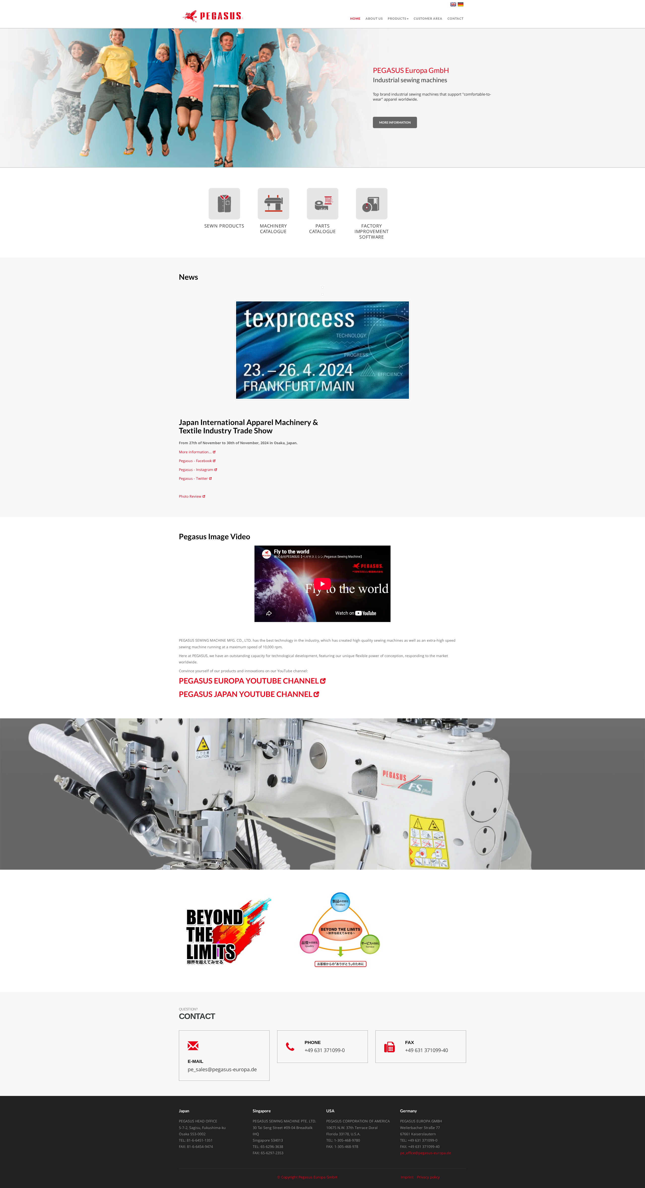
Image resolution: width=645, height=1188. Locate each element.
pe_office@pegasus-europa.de (425, 1152)
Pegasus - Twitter (193, 478)
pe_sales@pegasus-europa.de (222, 1069)
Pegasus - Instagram (196, 469)
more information (395, 122)
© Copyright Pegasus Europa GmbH (307, 1177)
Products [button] (397, 18)
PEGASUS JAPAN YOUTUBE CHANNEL (245, 693)
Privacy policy (428, 1177)
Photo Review (190, 496)
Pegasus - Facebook (195, 460)
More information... (195, 451)
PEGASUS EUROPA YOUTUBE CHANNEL (249, 680)
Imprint (407, 1177)
